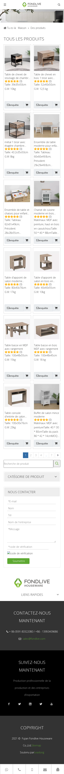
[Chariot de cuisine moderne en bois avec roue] (46, 193)
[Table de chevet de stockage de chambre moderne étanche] (17, 58)
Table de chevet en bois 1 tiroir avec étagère (45, 76)
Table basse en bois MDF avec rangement (46, 347)
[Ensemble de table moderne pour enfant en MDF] (46, 125)
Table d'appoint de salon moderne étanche (15, 279)
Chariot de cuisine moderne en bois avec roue (44, 211)
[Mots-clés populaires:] (56, 463)
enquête (14, 105)
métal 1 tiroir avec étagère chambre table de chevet (15, 144)
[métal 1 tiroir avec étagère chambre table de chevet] (17, 125)
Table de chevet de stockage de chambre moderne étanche (17, 76)
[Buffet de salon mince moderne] (46, 396)
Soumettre (19, 561)
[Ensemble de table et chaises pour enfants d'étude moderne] (17, 193)
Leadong (39, 752)
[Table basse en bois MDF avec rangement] (46, 328)
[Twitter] (42, 704)
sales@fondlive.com (34, 638)
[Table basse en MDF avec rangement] (17, 328)
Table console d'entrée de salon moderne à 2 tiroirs (16, 414)
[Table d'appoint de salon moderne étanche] (17, 261)
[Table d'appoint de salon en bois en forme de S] (46, 261)
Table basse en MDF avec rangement (16, 347)
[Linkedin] (32, 704)
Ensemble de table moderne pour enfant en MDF (46, 144)
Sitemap (36, 745)
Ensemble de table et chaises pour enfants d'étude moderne (17, 211)
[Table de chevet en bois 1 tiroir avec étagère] (46, 58)
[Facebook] (10, 704)
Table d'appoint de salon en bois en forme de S (45, 279)
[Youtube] (53, 704)
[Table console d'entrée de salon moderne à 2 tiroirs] (17, 396)
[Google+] (21, 704)
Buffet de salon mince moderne (46, 414)
